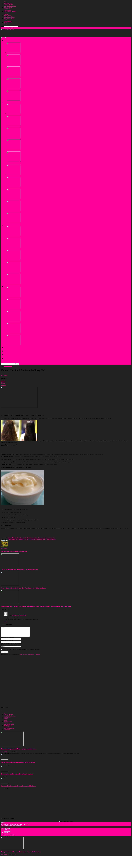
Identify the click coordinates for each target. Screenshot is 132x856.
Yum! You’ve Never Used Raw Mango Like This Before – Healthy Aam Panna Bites (27, 346)
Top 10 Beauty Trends (9, 17)
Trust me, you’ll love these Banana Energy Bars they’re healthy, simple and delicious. (27, 237)
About (5, 12)
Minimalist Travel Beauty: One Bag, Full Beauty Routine (20, 150)
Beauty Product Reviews (10, 6)
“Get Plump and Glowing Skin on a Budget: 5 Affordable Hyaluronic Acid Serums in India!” (29, 212)
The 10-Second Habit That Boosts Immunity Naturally (20, 298)
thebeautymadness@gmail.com (13, 825)
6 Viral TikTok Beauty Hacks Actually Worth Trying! (19, 101)
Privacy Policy (7, 15)
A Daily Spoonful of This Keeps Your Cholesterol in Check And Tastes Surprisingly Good (28, 261)
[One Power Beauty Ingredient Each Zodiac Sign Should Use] (13, 88)
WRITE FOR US (8, 22)
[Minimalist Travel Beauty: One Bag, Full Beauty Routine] (13, 149)
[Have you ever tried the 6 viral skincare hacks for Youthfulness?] (12, 848)
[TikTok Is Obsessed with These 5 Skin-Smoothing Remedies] (13, 52)
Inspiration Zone (8, 721)
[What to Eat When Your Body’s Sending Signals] (13, 309)
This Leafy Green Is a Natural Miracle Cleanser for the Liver (21, 322)
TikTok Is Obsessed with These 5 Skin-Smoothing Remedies (21, 53)
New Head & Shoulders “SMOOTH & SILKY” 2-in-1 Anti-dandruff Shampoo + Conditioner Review (31, 539)
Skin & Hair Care (8, 3)
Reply (5, 621)
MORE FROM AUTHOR (20, 551)
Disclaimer (6, 14)
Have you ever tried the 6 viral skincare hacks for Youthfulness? (20, 852)
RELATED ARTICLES (7, 551)
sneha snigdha (4, 375)
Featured (6, 718)
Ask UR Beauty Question (10, 11)
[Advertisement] (28, 33)
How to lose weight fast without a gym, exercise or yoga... (18, 749)
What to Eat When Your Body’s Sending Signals (18, 310)
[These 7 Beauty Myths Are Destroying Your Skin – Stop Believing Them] (13, 64)
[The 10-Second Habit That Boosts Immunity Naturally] (13, 297)
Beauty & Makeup (8, 4)
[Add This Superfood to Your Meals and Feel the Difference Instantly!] (13, 271)
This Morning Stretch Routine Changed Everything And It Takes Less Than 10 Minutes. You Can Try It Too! (33, 249)
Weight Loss (7, 729)
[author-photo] (4, 546)
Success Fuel (7, 727)
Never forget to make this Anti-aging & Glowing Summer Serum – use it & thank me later (28, 176)
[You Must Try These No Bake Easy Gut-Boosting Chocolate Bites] (13, 283)
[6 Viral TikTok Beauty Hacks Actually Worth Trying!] (13, 100)
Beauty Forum (7, 10)
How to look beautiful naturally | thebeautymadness (17, 774)
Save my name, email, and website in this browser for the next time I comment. (21, 649)
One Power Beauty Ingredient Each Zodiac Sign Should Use (21, 89)
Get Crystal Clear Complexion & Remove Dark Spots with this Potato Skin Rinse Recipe (28, 188)
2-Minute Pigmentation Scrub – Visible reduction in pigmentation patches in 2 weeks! (27, 162)
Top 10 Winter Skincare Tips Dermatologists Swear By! (18, 762)
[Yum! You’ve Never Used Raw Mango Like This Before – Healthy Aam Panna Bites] (13, 344)
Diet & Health (7, 8)
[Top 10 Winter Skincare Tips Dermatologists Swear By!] (4, 759)
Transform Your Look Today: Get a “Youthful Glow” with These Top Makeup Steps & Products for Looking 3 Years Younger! (37, 223)
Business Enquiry (8, 21)
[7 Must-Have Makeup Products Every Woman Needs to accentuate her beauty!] (13, 198)
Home (5, 2)
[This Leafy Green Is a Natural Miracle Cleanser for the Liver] (13, 320)
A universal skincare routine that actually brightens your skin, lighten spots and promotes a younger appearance (33, 77)
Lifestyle (6, 23)
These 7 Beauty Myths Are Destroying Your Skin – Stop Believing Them (24, 65)
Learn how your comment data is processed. (30, 654)
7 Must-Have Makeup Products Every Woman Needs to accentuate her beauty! (26, 200)
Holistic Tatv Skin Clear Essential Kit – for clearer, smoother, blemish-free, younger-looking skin (31, 537)
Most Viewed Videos (9, 18)
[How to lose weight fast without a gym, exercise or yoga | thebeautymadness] (12, 746)
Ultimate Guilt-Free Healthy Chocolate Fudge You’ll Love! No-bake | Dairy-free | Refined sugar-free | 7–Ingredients (35, 334)
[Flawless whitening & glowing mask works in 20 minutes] (4, 783)
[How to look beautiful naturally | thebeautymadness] (4, 771)
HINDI (5, 19)
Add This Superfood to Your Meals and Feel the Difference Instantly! (23, 273)
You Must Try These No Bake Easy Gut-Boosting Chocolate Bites (23, 285)
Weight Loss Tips (8, 7)
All (4, 713)
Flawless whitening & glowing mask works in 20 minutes (18, 786)
